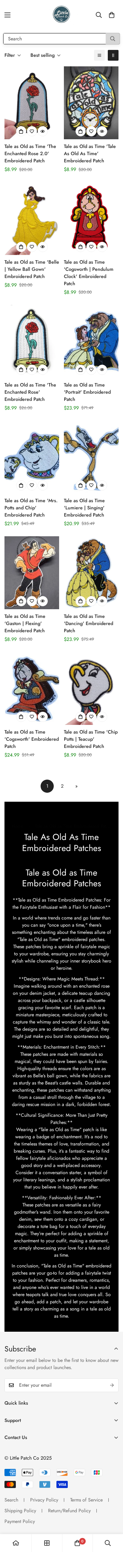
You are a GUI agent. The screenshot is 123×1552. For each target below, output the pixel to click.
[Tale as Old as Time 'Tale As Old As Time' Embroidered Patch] (91, 102)
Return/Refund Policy (69, 1510)
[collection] (47, 1543)
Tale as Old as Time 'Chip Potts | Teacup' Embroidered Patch (91, 739)
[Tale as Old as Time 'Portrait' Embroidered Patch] (91, 341)
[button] (112, 15)
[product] (15, 1543)
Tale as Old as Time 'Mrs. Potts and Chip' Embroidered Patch (31, 507)
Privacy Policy (44, 1499)
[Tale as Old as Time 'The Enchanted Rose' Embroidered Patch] (31, 341)
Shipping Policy (20, 1510)
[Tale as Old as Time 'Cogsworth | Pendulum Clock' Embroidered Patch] (91, 218)
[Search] (113, 38)
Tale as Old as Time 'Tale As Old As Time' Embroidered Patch (90, 153)
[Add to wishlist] (32, 131)
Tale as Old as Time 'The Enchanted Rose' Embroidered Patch (30, 392)
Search (11, 1499)
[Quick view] (43, 131)
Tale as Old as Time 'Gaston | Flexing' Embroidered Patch (24, 623)
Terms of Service (86, 1499)
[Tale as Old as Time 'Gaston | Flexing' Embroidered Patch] (31, 572)
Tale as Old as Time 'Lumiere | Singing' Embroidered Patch (84, 507)
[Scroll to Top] (112, 1520)
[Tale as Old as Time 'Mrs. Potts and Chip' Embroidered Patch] (31, 457)
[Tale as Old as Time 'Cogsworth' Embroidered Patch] (31, 688)
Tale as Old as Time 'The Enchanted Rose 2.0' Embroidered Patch (30, 153)
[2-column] (113, 55)
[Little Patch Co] (61, 15)
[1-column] (99, 55)
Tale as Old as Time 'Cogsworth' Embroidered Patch (31, 739)
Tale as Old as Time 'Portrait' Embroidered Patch (87, 392)
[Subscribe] (112, 1385)
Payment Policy (19, 1521)
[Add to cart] (21, 131)
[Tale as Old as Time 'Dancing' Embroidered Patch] (91, 572)
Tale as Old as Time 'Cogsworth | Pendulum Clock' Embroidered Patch (88, 273)
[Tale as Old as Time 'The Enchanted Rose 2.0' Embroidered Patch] (31, 102)
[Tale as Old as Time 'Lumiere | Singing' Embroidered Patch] (91, 457)
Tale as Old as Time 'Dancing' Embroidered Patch (88, 623)
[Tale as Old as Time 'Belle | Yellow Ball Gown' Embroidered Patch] (31, 218)
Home (17, 826)
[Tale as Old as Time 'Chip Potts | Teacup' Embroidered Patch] (91, 688)
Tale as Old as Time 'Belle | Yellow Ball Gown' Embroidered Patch (31, 269)
